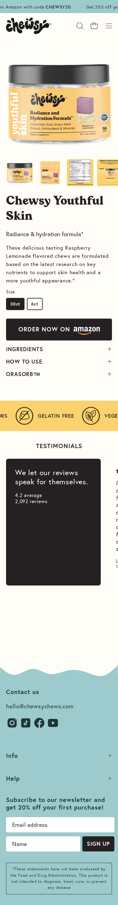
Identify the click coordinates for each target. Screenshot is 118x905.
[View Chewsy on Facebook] (39, 723)
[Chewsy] (28, 26)
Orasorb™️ (23, 374)
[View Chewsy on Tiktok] (26, 723)
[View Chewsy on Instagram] (12, 723)
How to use (24, 361)
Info (12, 755)
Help (13, 778)
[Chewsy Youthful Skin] (19, 172)
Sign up (98, 843)
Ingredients (24, 349)
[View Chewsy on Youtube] (53, 723)
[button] (79, 26)
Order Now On (44, 329)
